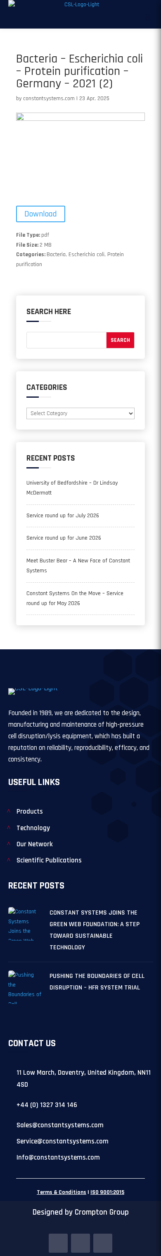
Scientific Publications (49, 860)
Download (40, 214)
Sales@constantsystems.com (60, 1125)
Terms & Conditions (61, 1192)
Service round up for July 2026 (62, 515)
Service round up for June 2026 (63, 538)
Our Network (35, 844)
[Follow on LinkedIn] (80, 1243)
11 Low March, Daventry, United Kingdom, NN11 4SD (84, 1078)
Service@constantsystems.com (63, 1141)
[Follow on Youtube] (102, 1243)
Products (30, 811)
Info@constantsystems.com (58, 1157)
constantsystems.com (49, 98)
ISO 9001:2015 (107, 1192)
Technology (33, 828)
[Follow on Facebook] (58, 1243)
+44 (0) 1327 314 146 (47, 1105)
